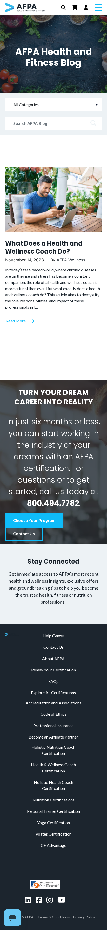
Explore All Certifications (53, 692)
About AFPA (53, 658)
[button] (63, 7)
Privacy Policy (84, 917)
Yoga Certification (53, 822)
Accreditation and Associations (53, 702)
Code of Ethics (53, 714)
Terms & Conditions (53, 917)
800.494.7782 (53, 503)
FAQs (53, 681)
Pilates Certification (53, 833)
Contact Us (24, 533)
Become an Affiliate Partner (53, 736)
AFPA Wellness (71, 259)
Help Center (53, 635)
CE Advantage (53, 845)
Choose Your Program (34, 520)
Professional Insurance (53, 725)
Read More (16, 320)
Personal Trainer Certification (53, 811)
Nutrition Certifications (53, 799)
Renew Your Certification (53, 669)
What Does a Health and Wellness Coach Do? (44, 247)
